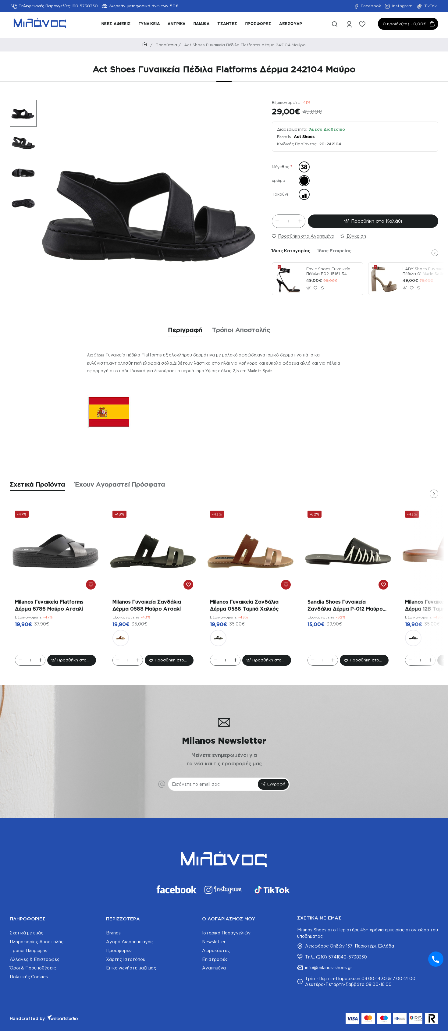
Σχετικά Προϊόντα (37, 484)
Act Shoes (304, 136)
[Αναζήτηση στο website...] (335, 25)
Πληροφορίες (27, 918)
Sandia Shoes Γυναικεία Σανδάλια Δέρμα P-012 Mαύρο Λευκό (345, 605)
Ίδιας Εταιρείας (334, 250)
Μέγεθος (280, 167)
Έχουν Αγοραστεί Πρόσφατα (120, 484)
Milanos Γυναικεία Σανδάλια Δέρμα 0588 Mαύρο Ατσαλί (146, 605)
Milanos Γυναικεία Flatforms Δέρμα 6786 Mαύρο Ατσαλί (49, 605)
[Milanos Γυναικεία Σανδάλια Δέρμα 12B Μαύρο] (413, 637)
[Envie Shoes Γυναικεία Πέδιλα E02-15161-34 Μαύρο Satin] (288, 278)
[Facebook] (176, 889)
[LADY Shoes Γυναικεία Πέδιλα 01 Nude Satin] (384, 278)
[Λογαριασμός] (349, 25)
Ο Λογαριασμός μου (228, 918)
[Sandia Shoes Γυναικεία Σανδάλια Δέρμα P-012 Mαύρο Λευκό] (348, 551)
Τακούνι (280, 194)
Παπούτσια (166, 45)
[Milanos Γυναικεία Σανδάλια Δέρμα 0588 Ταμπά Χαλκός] (120, 637)
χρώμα (278, 181)
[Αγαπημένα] (362, 25)
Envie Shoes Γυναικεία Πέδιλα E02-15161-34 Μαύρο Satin (328, 272)
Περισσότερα (123, 918)
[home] (146, 45)
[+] (300, 221)
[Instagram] (224, 889)
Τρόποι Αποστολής (241, 329)
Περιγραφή (185, 329)
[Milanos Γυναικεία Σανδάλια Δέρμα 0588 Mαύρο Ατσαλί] (153, 551)
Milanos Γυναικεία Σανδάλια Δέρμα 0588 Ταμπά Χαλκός (244, 605)
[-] (277, 221)
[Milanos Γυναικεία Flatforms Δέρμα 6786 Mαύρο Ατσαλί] (55, 551)
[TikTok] (272, 889)
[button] (20, 104)
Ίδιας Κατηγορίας (291, 250)
